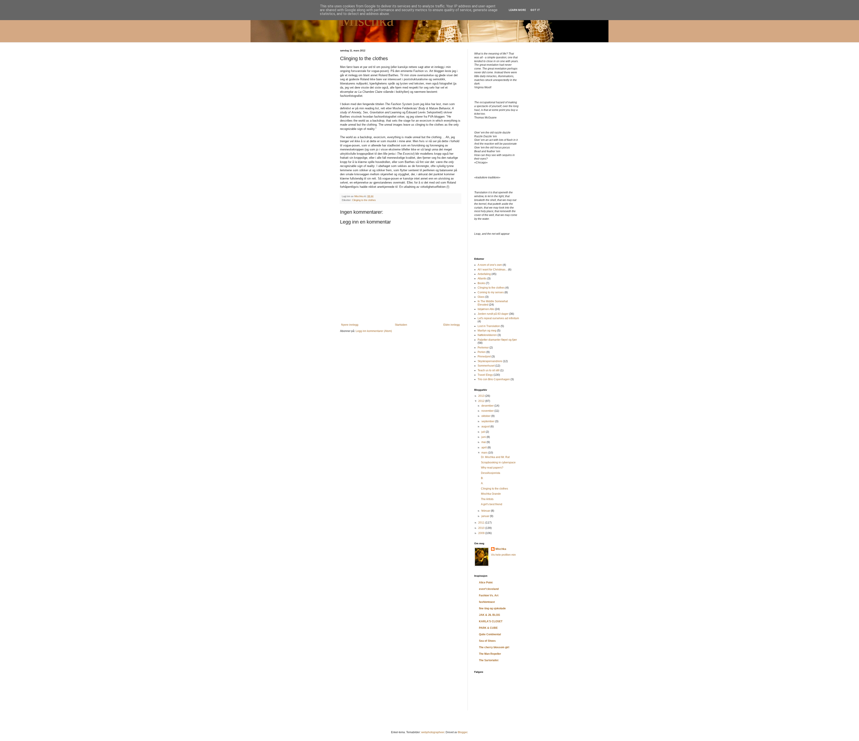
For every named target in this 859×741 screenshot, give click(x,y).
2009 (481, 533)
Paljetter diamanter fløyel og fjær (497, 339)
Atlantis (482, 278)
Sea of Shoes (487, 640)
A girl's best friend (491, 504)
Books (481, 283)
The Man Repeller (490, 653)
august (485, 426)
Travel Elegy (485, 374)
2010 (481, 528)
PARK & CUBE (488, 627)
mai (484, 442)
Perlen (482, 352)
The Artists (487, 499)
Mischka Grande (491, 493)
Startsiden (401, 324)
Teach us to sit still (489, 370)
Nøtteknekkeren (487, 335)
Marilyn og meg (487, 330)
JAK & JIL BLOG (489, 614)
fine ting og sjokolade (492, 608)
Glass (481, 296)
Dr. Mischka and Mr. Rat (495, 457)
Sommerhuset (486, 365)
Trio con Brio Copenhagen (494, 379)
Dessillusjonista (490, 473)
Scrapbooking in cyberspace (498, 462)
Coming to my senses (491, 292)
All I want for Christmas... (492, 269)
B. (482, 478)
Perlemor (483, 347)
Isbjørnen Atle (486, 309)
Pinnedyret (484, 356)
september (488, 421)
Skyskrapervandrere (490, 361)
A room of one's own (490, 264)
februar (486, 510)
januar (485, 516)
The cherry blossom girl (494, 647)
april (484, 447)
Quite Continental (490, 634)
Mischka (367, 20)
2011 (481, 522)
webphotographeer (432, 732)
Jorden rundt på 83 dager (493, 313)
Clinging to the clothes (364, 200)
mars (484, 452)
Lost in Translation (489, 326)
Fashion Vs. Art (488, 595)
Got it (535, 10)
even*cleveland (489, 589)
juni (484, 437)
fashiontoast (487, 602)
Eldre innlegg (451, 324)
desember (487, 405)
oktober (486, 416)
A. (482, 483)
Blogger (462, 732)
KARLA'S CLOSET (490, 621)
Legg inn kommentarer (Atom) (374, 331)
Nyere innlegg (349, 324)
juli (483, 431)
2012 (481, 401)
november (487, 410)
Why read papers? (492, 467)
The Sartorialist (488, 660)
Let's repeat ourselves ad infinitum (498, 318)
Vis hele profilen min (503, 554)
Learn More (517, 10)
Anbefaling (484, 274)
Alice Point (486, 582)
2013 (481, 395)
